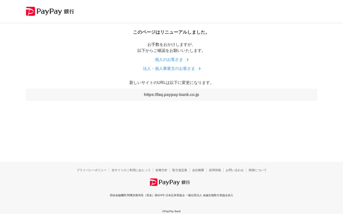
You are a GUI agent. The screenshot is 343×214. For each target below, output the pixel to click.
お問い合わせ (235, 170)
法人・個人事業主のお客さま (169, 68)
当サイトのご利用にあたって (131, 170)
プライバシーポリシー (92, 170)
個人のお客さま (169, 59)
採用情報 (215, 170)
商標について (258, 170)
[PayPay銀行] (50, 11)
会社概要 (198, 170)
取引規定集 (179, 170)
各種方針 (161, 170)
